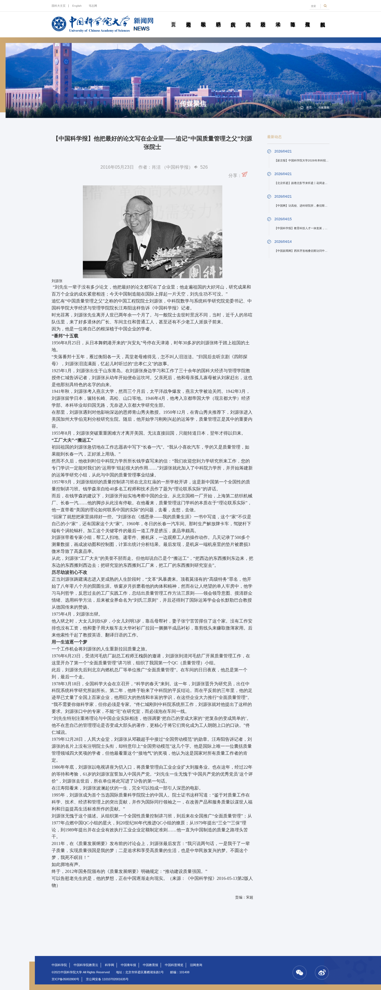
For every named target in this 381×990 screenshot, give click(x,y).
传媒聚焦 (307, 18)
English (77, 5)
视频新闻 (322, 18)
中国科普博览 (174, 965)
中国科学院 (59, 965)
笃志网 (93, 5)
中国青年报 (128, 965)
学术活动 (277, 18)
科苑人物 (248, 18)
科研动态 (218, 18)
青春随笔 (293, 18)
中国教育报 (150, 965)
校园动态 (263, 18)
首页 (173, 18)
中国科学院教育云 (86, 965)
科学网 (109, 965)
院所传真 (233, 18)
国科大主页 (59, 5)
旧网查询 (196, 965)
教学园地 (203, 18)
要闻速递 (188, 18)
